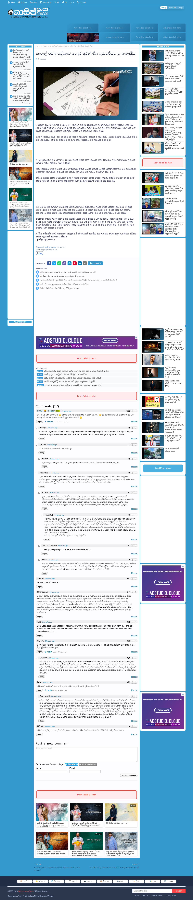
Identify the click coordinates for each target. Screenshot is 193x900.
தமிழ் (181, 8)
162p (57, 411)
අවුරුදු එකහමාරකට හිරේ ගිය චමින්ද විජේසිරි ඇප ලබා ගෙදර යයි (174, 147)
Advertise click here (82, 28)
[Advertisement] (20, 274)
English (23, 2)
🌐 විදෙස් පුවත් (56, 881)
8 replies (49, 421)
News (45, 46)
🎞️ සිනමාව (104, 881)
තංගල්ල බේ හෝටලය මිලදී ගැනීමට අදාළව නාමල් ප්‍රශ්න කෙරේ (173, 438)
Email (72, 768)
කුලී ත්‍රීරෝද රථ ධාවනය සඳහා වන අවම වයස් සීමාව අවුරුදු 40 (174, 175)
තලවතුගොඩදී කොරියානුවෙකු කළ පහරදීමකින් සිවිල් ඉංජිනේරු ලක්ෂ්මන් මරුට (172, 372)
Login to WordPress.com (88, 764)
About (34, 2)
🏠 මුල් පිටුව (24, 881)
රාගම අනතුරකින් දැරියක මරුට (172, 450)
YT (58, 2)
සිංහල (163, 7)
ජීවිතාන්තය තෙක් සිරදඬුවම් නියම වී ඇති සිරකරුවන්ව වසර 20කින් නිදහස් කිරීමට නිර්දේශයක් (174, 427)
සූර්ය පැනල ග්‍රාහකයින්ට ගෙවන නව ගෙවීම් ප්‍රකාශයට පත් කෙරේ (21, 75)
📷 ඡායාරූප (88, 881)
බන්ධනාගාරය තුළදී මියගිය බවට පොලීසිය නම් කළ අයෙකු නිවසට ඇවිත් (21, 53)
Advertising (46, 2)
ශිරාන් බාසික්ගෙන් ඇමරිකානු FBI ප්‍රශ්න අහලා (60, 288)
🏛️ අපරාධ (120, 881)
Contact (82, 2)
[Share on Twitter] (54, 263)
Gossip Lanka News (25, 891)
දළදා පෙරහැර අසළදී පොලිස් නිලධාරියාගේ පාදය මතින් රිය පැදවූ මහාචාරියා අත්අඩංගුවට (174, 346)
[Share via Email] (85, 263)
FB (65, 2)
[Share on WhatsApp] (59, 263)
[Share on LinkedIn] (80, 263)
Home (12, 2)
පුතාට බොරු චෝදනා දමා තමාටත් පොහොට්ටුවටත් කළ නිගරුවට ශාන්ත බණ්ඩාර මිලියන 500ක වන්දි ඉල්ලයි (174, 134)
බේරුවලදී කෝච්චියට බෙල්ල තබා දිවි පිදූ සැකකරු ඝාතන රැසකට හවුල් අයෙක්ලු (174, 215)
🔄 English (168, 881)
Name (38, 768)
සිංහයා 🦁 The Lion (46, 411)
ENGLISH (172, 8)
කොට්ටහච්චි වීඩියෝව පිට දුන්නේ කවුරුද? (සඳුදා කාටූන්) (173, 399)
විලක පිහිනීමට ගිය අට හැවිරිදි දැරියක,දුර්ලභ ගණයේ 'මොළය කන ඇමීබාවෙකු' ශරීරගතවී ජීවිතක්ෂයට (174, 119)
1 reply (48, 652)
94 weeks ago (66, 411)
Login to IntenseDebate (71, 764)
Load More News (163, 468)
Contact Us (171, 895)
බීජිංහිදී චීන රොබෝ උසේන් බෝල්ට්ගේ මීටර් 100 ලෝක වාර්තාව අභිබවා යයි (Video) (174, 413)
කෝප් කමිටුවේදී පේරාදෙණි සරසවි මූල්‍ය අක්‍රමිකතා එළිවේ (20, 87)
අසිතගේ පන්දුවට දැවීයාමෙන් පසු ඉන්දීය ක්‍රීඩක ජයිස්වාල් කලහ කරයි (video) (174, 189)
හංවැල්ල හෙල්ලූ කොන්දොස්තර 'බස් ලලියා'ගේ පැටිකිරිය (64, 284)
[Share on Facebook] (49, 263)
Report (134, 421)
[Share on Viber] (64, 263)
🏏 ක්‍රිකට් (136, 881)
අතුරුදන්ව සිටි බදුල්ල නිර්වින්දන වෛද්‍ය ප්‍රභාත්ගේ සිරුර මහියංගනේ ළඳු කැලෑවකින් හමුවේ (78, 280)
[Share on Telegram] (69, 263)
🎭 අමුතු (152, 881)
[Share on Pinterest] (75, 263)
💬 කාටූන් (72, 881)
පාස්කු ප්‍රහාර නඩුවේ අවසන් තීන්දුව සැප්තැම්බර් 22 (21, 64)
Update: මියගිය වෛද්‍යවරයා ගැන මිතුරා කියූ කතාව (62, 276)
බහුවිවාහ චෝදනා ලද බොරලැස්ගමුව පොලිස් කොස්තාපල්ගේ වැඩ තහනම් (174, 333)
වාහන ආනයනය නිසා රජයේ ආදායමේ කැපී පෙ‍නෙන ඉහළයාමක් (22, 98)
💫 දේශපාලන (41, 881)
